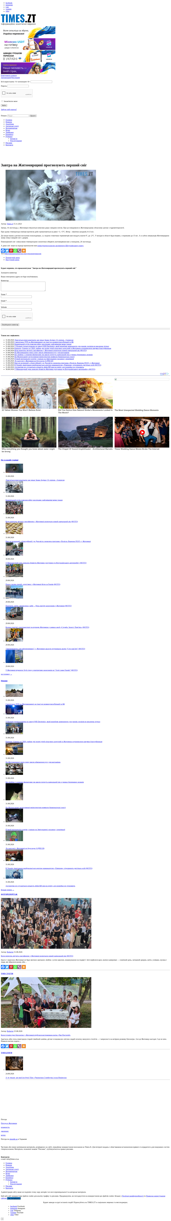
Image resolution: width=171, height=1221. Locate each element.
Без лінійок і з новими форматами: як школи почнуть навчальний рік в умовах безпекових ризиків (53, 355)
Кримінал (9, 134)
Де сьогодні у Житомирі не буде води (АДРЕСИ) (33, 361)
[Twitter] (7, 251)
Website (4, 307)
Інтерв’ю (13, 139)
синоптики (34, 254)
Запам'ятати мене (10, 101)
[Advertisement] (85, 155)
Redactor (10, 952)
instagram (9, 5)
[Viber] (19, 251)
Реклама (9, 143)
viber (7, 11)
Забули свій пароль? (9, 109)
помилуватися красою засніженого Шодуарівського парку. (60, 246)
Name (3, 294)
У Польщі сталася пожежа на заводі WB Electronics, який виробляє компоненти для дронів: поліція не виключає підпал (61, 346)
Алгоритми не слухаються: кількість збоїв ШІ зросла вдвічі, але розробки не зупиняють (49, 367)
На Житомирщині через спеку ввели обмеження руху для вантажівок (41, 353)
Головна (9, 120)
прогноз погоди (23, 254)
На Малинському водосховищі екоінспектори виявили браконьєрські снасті (44, 357)
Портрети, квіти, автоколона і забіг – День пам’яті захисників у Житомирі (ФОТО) (39, 606)
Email (3, 301)
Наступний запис (12, 260)
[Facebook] (3, 251)
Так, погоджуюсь (14, 1198)
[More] (23, 251)
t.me (7, 7)
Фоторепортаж (11, 128)
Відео (8, 130)
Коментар (5, 281)
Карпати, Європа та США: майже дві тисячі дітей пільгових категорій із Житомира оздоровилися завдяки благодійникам (62, 348)
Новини (9, 122)
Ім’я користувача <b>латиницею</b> (15, 82)
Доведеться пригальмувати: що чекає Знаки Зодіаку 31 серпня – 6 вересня (43, 340)
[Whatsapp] (15, 251)
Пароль (4, 86)
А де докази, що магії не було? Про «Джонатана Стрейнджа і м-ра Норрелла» (36, 1078)
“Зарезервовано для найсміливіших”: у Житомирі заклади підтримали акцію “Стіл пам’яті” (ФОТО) (45, 649)
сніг (39, 254)
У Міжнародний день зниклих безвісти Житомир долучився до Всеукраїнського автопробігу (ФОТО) (54, 369)
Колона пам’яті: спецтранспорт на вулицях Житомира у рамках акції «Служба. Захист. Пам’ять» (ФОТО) (47, 627)
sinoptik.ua (14, 1139)
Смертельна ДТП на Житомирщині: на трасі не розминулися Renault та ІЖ (44, 342)
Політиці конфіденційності (133, 1196)
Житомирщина (11, 254)
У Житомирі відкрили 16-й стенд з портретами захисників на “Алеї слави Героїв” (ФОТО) (42, 670)
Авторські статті (12, 126)
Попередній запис (13, 258)
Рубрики (9, 137)
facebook (9, 3)
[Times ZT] (85, 20)
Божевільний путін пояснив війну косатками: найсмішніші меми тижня (42, 344)
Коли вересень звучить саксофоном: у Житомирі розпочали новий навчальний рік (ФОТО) (50, 350)
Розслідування (16, 141)
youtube (9, 9)
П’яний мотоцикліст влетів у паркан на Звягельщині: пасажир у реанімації (44, 359)
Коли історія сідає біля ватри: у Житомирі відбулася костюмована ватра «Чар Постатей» (36, 1035)
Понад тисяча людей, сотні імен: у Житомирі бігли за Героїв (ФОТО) (33, 584)
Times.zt (10, 224)
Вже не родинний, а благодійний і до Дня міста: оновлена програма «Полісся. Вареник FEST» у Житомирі (57, 363)
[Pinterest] (11, 251)
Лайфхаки (10, 132)
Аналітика (10, 124)
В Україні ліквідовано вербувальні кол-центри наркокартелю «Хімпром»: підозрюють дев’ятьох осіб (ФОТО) (57, 365)
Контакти (9, 145)
